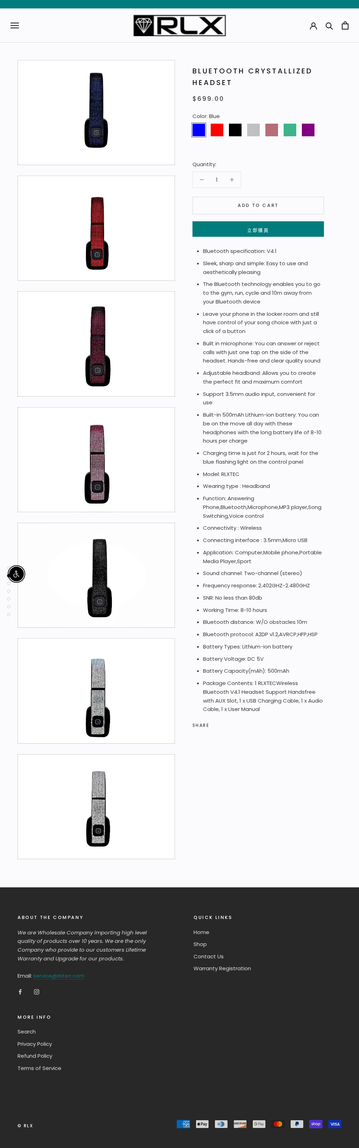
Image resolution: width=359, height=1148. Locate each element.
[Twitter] (225, 724)
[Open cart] (345, 25)
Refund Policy (35, 1055)
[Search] (329, 25)
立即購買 (258, 230)
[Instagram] (36, 991)
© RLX (25, 1126)
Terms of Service (39, 1068)
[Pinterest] (234, 724)
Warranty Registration (222, 968)
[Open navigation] (15, 25)
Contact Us (209, 956)
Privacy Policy (35, 1044)
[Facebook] (216, 724)
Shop (200, 944)
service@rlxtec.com (58, 975)
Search (27, 1031)
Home (201, 932)
